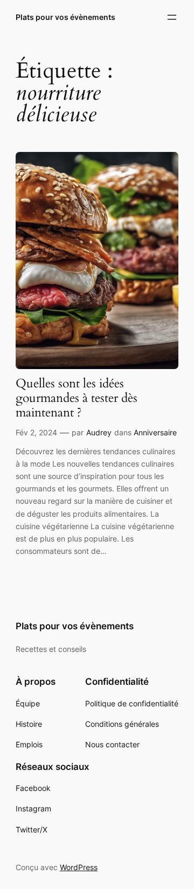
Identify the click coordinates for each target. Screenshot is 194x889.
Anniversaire (155, 432)
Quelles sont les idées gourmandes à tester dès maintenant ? (76, 398)
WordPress (79, 867)
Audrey (99, 432)
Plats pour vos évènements (65, 17)
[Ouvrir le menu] (171, 17)
